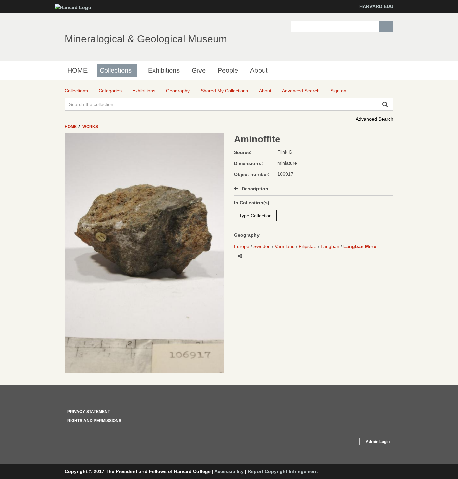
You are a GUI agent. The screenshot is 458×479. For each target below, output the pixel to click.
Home (71, 126)
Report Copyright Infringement (283, 471)
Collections (116, 70)
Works (90, 126)
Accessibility (229, 471)
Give (199, 70)
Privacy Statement (88, 411)
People (228, 70)
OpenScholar (340, 442)
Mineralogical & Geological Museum (146, 38)
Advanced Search (374, 119)
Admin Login (378, 441)
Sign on (338, 90)
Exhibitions (164, 70)
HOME (77, 70)
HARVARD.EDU (376, 6)
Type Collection (255, 215)
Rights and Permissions (94, 420)
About (259, 70)
